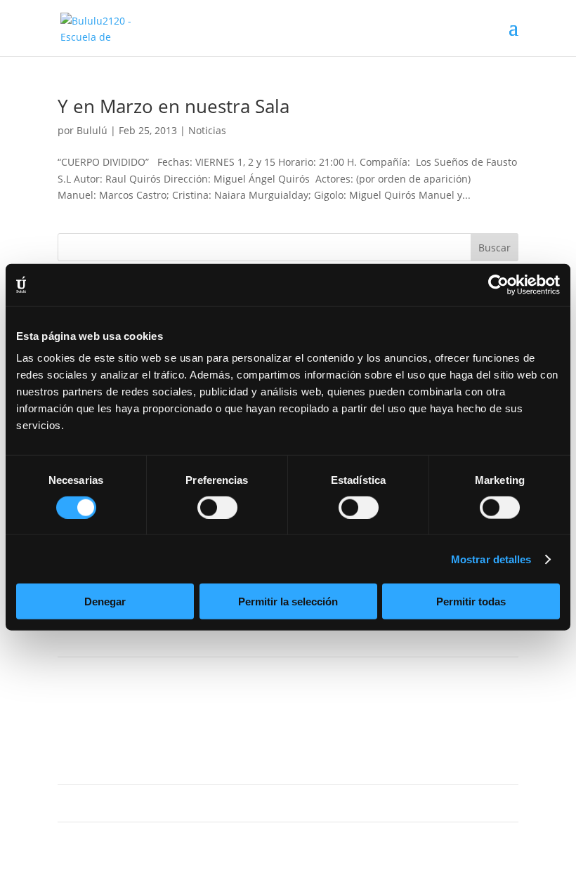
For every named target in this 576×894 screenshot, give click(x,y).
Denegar (105, 601)
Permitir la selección (288, 601)
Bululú (92, 130)
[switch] (217, 507)
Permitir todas (471, 601)
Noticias (207, 130)
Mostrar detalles (491, 559)
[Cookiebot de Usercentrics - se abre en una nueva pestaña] (498, 284)
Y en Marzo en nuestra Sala (173, 106)
